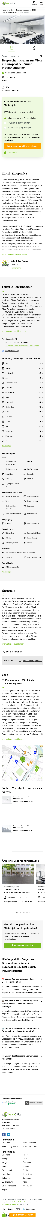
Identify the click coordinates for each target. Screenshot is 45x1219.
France (26, 1155)
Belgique (6, 1178)
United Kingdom (9, 1186)
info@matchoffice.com (10, 1125)
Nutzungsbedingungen (10, 1204)
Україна (26, 1166)
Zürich (34, 10)
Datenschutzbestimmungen (22, 1202)
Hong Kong (27, 1174)
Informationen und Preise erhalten (22, 118)
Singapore (27, 1178)
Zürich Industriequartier (9, 12)
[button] (9, 799)
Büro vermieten (29, 1143)
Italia (25, 1159)
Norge (4, 1163)
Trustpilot (5, 162)
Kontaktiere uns (30, 1147)
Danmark (6, 1155)
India (25, 1182)
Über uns (6, 1143)
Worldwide (27, 1186)
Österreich (27, 1163)
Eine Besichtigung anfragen (19, 128)
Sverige (5, 1159)
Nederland (6, 1174)
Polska (25, 1170)
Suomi (4, 1166)
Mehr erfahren (16, 268)
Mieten (11, 10)
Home (4, 10)
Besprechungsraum (22, 10)
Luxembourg (7, 1182)
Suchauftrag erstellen (11, 1147)
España (5, 1190)
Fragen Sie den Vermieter (19, 123)
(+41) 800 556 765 (9, 1128)
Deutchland (7, 1170)
